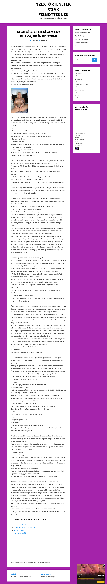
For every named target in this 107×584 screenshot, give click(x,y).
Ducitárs (77, 135)
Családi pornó (78, 79)
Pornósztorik (78, 137)
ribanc (48, 562)
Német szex (78, 146)
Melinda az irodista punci (81, 39)
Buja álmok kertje (79, 36)
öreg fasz (43, 562)
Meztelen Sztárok (80, 133)
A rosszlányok (79, 46)
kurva (39, 562)
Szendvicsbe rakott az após (82, 32)
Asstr (76, 141)
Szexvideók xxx (79, 90)
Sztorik (20, 562)
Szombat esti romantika (81, 42)
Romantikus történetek (81, 84)
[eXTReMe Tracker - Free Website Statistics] (77, 148)
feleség (35, 562)
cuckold (30, 562)
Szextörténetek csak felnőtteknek (53, 9)
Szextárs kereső (79, 139)
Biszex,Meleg (78, 73)
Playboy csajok (79, 143)
